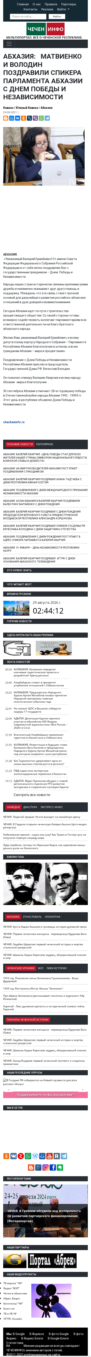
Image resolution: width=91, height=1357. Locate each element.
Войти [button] (62, 9)
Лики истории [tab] (56, 968)
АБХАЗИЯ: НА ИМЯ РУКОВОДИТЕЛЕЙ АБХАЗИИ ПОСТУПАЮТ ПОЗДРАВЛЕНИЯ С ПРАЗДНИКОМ (40, 470)
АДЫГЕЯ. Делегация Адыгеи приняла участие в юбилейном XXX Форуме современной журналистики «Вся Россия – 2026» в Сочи (40, 723)
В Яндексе (37, 1334)
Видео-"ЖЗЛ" (11, 1288)
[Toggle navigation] (9, 44)
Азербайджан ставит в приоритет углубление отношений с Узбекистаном (39, 684)
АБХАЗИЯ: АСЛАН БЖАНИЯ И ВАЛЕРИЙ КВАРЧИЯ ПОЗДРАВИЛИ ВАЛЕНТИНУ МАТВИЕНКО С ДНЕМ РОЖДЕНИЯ (41, 502)
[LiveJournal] (29, 118)
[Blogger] (5, 118)
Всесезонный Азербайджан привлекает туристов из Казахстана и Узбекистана (39, 736)
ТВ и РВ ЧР (10, 1314)
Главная (23, 4)
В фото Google (59, 1334)
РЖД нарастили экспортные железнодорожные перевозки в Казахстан (40, 772)
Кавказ (8, 107)
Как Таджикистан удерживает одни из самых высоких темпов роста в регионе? (39, 762)
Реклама (47, 9)
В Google (19, 1334)
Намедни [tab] (13, 807)
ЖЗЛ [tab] (40, 968)
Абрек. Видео (11, 1298)
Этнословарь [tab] (32, 917)
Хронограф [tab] (52, 917)
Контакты (30, 9)
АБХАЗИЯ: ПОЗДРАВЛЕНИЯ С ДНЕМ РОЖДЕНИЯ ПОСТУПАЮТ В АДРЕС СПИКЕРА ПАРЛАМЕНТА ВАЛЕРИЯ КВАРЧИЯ (41, 538)
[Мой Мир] (11, 118)
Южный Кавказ (27, 107)
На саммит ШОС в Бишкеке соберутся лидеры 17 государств (37, 710)
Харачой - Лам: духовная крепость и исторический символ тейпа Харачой (43, 1008)
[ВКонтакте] (17, 118)
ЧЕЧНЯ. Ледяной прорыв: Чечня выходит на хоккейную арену (41, 817)
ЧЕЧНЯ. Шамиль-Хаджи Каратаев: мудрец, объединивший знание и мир (44, 956)
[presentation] (82, 877)
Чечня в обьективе (15, 1293)
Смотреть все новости (32, 794)
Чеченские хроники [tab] (20, 968)
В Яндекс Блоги (32, 1338)
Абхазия (46, 107)
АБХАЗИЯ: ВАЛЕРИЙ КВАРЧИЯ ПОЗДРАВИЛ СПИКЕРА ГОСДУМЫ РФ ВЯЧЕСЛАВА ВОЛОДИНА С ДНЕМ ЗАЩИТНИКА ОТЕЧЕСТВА (44, 527)
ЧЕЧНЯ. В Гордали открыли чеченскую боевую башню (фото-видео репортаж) (45, 825)
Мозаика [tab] (13, 917)
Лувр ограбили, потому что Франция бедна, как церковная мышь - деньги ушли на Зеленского (44, 846)
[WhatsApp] (41, 118)
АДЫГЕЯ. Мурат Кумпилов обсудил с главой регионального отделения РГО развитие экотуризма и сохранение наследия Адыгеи (41, 784)
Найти (57, 16)
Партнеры (68, 4)
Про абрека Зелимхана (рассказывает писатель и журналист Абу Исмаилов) (43, 997)
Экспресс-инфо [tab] (51, 807)
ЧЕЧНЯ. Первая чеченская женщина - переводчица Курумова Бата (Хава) (45, 935)
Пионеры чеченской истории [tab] (27, 1019)
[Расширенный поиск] (68, 16)
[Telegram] (47, 118)
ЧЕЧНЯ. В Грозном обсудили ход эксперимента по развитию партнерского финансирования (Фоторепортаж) (44, 1216)
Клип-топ (9, 1308)
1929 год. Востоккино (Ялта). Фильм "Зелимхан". (33, 988)
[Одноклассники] (23, 118)
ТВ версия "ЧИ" (12, 1283)
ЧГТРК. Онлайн (12, 1319)
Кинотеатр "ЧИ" (13, 1303)
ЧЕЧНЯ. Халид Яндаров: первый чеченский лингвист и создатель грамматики (44, 1062)
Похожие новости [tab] (20, 444)
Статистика (14, 1343)
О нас (37, 4)
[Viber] (35, 118)
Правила (51, 4)
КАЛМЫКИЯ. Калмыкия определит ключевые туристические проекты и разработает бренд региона (36, 672)
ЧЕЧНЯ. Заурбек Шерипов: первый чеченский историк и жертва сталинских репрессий (43, 945)
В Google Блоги (58, 1338)
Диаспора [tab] (30, 807)
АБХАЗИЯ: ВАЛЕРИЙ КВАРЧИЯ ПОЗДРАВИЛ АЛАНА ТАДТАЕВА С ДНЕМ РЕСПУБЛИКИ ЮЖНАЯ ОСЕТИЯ (42, 481)
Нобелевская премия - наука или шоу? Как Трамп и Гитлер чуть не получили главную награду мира (44, 836)
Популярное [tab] (44, 444)
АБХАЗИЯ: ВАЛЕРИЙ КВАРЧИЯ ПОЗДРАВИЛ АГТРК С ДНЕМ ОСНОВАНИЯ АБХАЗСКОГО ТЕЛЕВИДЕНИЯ (39, 560)
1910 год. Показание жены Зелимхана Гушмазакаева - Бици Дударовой (41, 979)
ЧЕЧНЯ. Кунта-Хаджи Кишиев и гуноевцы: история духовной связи (45, 927)
